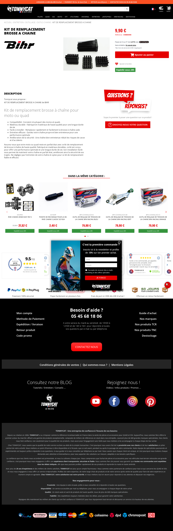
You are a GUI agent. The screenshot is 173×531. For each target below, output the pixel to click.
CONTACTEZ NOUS (86, 347)
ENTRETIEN (18, 22)
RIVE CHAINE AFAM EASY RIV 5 (20, 217)
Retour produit (25, 330)
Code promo (24, 335)
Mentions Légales (122, 365)
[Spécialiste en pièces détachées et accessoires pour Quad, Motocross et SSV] (20, 9)
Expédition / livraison (29, 324)
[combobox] (86, 9)
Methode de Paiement (30, 318)
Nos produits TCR (146, 324)
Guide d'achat (148, 313)
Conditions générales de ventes (59, 365)
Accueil (8, 22)
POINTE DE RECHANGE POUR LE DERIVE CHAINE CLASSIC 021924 (53, 218)
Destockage (149, 335)
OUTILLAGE (30, 22)
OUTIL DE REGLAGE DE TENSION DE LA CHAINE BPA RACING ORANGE (153, 218)
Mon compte (24, 313)
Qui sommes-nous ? (95, 365)
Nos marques (148, 318)
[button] (63, 54)
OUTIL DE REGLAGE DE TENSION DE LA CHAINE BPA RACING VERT (120, 218)
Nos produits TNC (146, 330)
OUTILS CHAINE (44, 22)
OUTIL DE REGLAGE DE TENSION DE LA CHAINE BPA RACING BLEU (86, 218)
